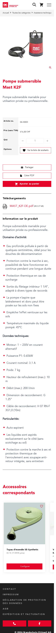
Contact (9, 589)
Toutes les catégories (21, 13)
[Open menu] (49, 5)
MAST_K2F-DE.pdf (21, 206)
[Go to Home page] (11, 5)
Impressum (11, 595)
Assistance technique (43, 13)
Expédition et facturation (24, 614)
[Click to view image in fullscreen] (27, 44)
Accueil (6, 13)
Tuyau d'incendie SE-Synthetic (22, 550)
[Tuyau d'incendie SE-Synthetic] (24, 523)
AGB (6, 609)
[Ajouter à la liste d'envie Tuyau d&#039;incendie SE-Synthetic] (41, 506)
